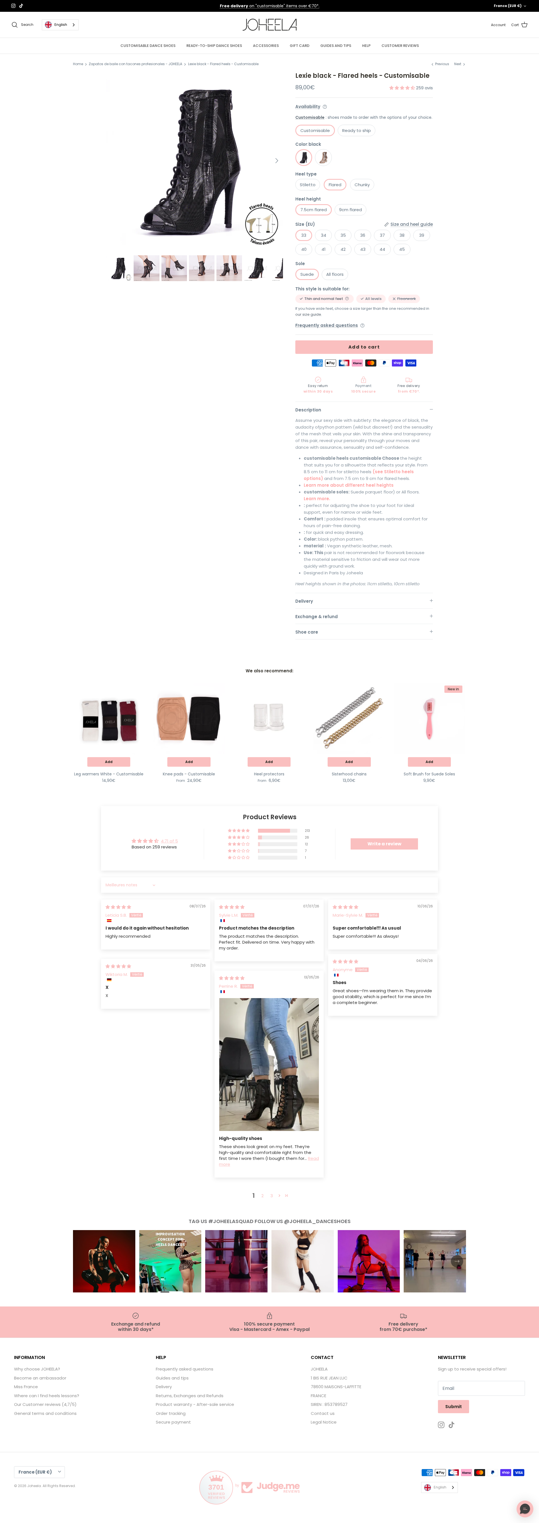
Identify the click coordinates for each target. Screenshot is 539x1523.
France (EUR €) (508, 5)
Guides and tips (172, 1378)
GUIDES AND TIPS (335, 45)
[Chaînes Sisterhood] (349, 718)
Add (109, 761)
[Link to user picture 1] (269, 1064)
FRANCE (318, 1396)
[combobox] (60, 24)
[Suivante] (277, 160)
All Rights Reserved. (59, 1485)
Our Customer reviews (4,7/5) (45, 1404)
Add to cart (364, 347)
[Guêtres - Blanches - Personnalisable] (109, 718)
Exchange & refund (316, 617)
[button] (402, 88)
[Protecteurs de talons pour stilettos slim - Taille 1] (269, 718)
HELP (366, 45)
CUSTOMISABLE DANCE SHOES (147, 45)
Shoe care (306, 632)
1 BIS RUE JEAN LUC (329, 1378)
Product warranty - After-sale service (195, 1404)
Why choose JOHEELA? (37, 1369)
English (60, 24)
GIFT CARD (299, 45)
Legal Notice (324, 1422)
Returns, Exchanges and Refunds (189, 1396)
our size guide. (308, 314)
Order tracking (171, 1413)
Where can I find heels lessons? (46, 1396)
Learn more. (317, 499)
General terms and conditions (45, 1413)
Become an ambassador (40, 1378)
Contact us (323, 1413)
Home (78, 64)
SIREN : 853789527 (329, 1404)
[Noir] (303, 157)
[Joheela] (270, 24)
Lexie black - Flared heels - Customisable (223, 64)
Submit (453, 1407)
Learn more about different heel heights (349, 485)
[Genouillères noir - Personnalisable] (189, 718)
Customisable (310, 117)
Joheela (34, 1485)
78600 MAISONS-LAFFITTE (336, 1387)
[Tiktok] (21, 6)
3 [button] (271, 1196)
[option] (194, 160)
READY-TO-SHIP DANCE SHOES (214, 45)
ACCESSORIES (266, 45)
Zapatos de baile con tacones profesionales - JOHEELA (135, 64)
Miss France (26, 1387)
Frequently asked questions (326, 325)
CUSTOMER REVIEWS (400, 45)
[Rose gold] (323, 157)
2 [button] (262, 1196)
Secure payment (173, 1422)
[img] (118, 907)
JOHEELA (319, 1369)
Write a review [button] (384, 844)
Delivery (304, 601)
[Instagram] (13, 6)
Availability (307, 107)
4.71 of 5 (169, 841)
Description (308, 410)
